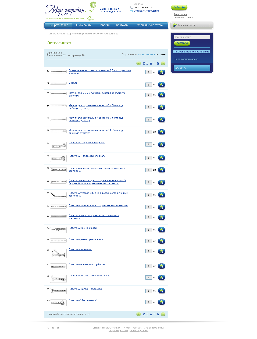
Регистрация (180, 14)
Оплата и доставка (111, 11)
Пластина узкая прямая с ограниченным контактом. (98, 205)
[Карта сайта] (58, 328)
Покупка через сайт (118, 330)
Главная (51, 34)
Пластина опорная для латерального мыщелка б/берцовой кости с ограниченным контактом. (97, 182)
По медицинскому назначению (88, 34)
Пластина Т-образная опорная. (87, 155)
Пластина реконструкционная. (86, 239)
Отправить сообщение (146, 10)
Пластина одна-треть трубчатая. (87, 264)
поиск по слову (183, 37)
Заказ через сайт (109, 8)
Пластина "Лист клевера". (83, 300)
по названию (145, 54)
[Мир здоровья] (48, 328)
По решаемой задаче (186, 59)
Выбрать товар (58, 25)
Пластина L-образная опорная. (87, 142)
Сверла (73, 82)
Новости (104, 25)
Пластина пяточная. (80, 249)
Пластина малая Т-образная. (85, 288)
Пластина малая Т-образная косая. (89, 275)
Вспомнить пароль (183, 17)
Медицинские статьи (150, 25)
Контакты (122, 25)
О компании (83, 25)
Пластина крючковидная (83, 227)
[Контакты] (53, 328)
